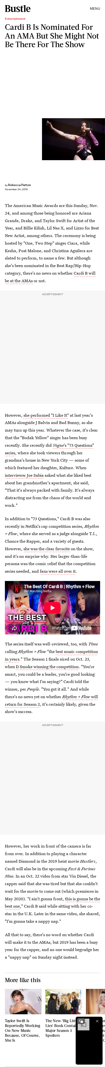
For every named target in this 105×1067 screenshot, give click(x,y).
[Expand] (81, 1021)
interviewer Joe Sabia (24, 475)
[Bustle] (18, 8)
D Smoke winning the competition (47, 666)
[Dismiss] (97, 1021)
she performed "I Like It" (46, 415)
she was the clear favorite (46, 548)
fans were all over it (58, 571)
